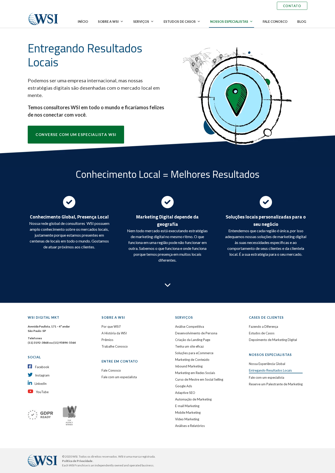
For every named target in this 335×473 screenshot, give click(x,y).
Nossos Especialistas (229, 22)
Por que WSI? (111, 326)
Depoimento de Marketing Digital (273, 340)
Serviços (141, 22)
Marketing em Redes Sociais (195, 373)
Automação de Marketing (193, 399)
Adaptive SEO (185, 393)
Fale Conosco (275, 22)
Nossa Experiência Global (267, 364)
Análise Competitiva (189, 326)
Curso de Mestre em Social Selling (199, 379)
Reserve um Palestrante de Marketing (276, 384)
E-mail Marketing (187, 406)
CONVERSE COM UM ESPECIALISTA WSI (76, 134)
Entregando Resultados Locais (270, 370)
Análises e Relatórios (190, 426)
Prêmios (107, 340)
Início (83, 22)
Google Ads (183, 386)
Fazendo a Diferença (263, 326)
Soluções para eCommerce (194, 353)
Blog (301, 22)
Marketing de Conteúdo (192, 360)
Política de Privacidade (77, 461)
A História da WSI (114, 333)
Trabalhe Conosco (115, 346)
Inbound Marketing (189, 366)
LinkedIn (41, 384)
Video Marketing (187, 419)
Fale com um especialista (119, 377)
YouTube (42, 392)
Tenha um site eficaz (189, 346)
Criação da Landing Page (192, 340)
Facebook (42, 367)
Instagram (42, 375)
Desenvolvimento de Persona (196, 333)
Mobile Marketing (188, 412)
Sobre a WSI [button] (108, 22)
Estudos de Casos (180, 22)
